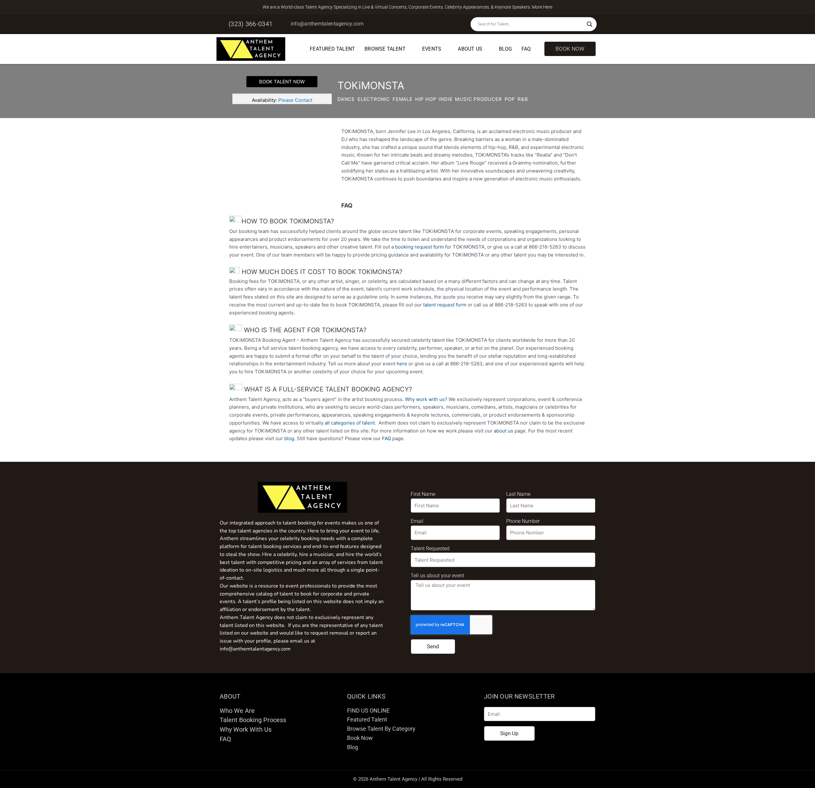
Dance (346, 99)
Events (431, 49)
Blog (505, 49)
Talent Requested (430, 548)
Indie (445, 99)
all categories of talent (350, 423)
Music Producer (478, 99)
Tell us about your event (437, 576)
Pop (510, 99)
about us (503, 431)
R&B (523, 99)
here (402, 364)
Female (403, 99)
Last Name (518, 494)
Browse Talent (385, 49)
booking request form (419, 247)
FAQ (526, 49)
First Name (423, 494)
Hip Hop (425, 99)
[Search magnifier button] (589, 24)
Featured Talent (332, 49)
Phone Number (523, 521)
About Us (470, 49)
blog (289, 438)
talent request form (444, 305)
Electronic (374, 99)
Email (417, 521)
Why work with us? (426, 399)
